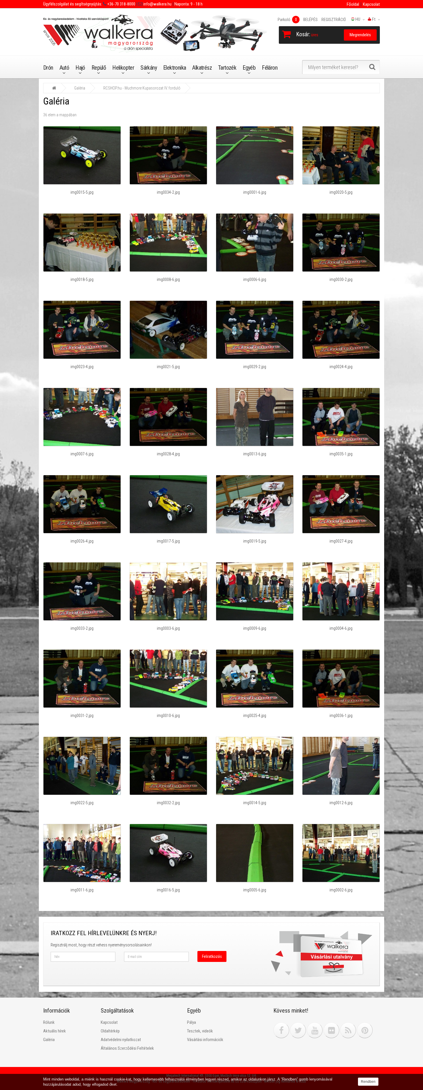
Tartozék (227, 67)
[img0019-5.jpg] (255, 504)
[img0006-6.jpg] (255, 242)
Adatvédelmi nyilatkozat (121, 1039)
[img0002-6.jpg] (341, 853)
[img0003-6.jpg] (168, 591)
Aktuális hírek (54, 1031)
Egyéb (249, 67)
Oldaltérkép (110, 1031)
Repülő (99, 67)
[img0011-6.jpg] (82, 853)
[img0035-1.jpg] (341, 416)
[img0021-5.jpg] (168, 329)
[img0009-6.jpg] (255, 591)
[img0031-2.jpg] (82, 678)
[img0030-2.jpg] (341, 242)
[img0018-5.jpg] (82, 242)
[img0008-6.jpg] (168, 242)
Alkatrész (202, 67)
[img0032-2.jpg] (168, 765)
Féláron (269, 67)
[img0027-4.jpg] (341, 504)
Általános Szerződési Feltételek (127, 1048)
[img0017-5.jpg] (168, 504)
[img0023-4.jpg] (82, 329)
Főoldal (353, 4)
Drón (48, 67)
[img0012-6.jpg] (341, 765)
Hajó (80, 67)
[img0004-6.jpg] (341, 591)
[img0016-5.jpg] (168, 853)
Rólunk (49, 1022)
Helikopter (123, 67)
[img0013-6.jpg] (255, 416)
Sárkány (148, 67)
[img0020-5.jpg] (341, 155)
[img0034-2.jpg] (168, 155)
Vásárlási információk (205, 1039)
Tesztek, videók (200, 1031)
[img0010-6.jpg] (168, 678)
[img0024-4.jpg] (341, 329)
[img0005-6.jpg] (255, 853)
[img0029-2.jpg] (255, 329)
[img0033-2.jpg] (82, 591)
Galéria (79, 88)
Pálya (191, 1022)
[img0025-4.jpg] (255, 678)
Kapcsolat (371, 4)
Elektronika (174, 67)
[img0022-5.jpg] (82, 765)
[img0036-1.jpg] (341, 678)
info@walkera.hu (157, 4)
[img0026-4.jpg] (82, 504)
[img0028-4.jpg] (168, 416)
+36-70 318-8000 (120, 4)
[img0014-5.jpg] (255, 765)
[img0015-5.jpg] (82, 155)
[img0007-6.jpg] (82, 416)
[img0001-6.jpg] (255, 155)
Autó (64, 67)
